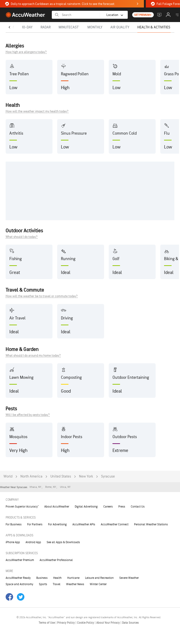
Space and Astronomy (19, 584)
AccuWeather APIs (83, 524)
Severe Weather (129, 578)
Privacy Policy (66, 623)
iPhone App (13, 542)
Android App (33, 542)
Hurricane (73, 578)
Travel (56, 584)
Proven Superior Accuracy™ (22, 506)
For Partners (34, 524)
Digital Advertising (86, 506)
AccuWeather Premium (20, 560)
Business (42, 578)
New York (86, 476)
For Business (14, 524)
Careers (108, 506)
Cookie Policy (86, 623)
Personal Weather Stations (151, 524)
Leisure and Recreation (99, 578)
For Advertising (57, 524)
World (8, 476)
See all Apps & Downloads (63, 542)
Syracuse (108, 476)
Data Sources (130, 623)
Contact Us (138, 506)
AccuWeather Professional (56, 560)
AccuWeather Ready (18, 578)
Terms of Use (47, 623)
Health (57, 578)
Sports (43, 584)
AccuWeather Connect (114, 524)
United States (60, 476)
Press (121, 506)
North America (31, 476)
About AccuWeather (56, 506)
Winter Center (98, 584)
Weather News (75, 584)
